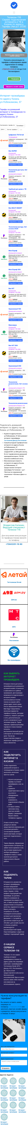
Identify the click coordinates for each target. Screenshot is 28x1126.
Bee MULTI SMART (15, 208)
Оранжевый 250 (15, 366)
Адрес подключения (7, 1059)
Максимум (13, 325)
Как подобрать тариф (11, 874)
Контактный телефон (8, 1052)
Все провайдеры (14, 660)
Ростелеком (22, 440)
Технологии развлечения (18, 403)
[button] (14, 12)
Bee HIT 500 (13, 345)
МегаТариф (13, 251)
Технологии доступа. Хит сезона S (18, 171)
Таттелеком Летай (14, 582)
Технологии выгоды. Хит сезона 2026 (18, 228)
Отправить (5, 1068)
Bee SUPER (13, 151)
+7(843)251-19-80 (8, 69)
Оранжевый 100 (15, 309)
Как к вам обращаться (8, 1046)
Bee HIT (11, 288)
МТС (14, 627)
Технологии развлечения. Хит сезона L (18, 384)
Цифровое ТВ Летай (16, 135)
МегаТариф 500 (15, 269)
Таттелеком (8, 440)
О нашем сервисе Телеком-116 (11, 947)
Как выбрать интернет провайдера (12, 676)
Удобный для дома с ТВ (17, 189)
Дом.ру (15, 440)
